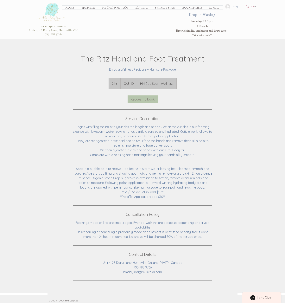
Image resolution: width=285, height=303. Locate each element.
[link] (143, 99)
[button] (252, 6)
